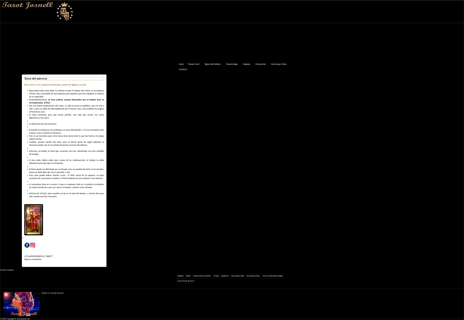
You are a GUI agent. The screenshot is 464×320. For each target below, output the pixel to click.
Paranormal (261, 64)
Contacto (183, 69)
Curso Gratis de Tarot (185, 281)
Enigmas (246, 64)
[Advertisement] (232, 42)
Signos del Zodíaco (213, 64)
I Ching (216, 276)
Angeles (180, 276)
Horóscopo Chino (278, 64)
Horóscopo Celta (237, 276)
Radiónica (225, 276)
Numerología (232, 64)
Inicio (181, 64)
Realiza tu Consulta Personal (53, 293)
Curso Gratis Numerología (272, 276)
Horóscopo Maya (253, 276)
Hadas (188, 276)
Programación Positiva (202, 276)
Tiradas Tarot (193, 64)
